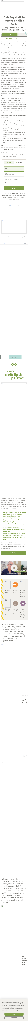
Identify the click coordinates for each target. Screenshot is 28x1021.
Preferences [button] (20, 1010)
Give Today (12, 552)
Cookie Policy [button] (11, 1008)
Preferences (14, 1017)
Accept (14, 1014)
